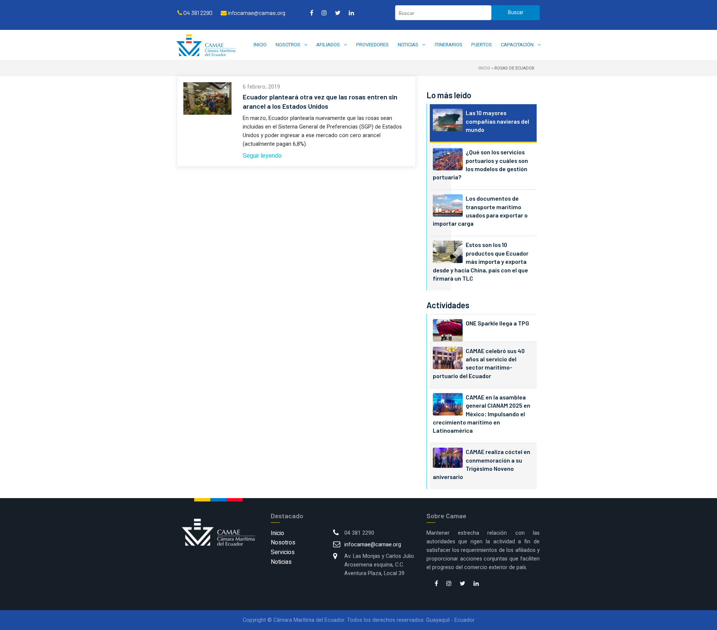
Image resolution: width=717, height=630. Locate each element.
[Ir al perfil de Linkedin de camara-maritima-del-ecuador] (351, 12)
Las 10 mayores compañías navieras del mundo (497, 121)
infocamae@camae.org (372, 545)
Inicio (260, 44)
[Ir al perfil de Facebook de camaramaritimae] (311, 12)
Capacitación (517, 44)
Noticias (408, 44)
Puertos (481, 44)
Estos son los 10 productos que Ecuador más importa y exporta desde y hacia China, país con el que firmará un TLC (480, 261)
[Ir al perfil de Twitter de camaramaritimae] (338, 12)
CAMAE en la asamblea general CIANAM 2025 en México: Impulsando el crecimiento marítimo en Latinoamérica (481, 413)
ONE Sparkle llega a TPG (497, 323)
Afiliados (328, 44)
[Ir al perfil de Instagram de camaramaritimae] (324, 12)
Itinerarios (448, 44)
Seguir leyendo (262, 155)
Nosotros (288, 44)
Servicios (283, 552)
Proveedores (372, 44)
